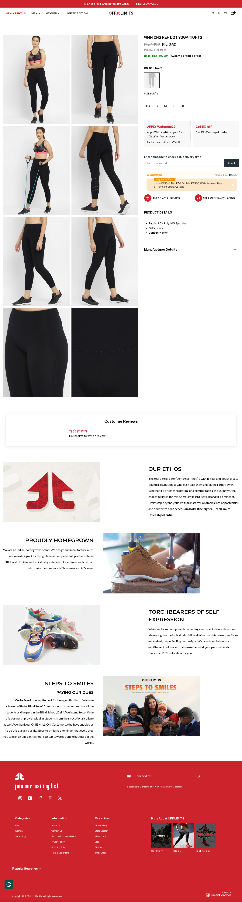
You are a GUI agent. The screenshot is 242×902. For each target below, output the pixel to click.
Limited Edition (76, 13)
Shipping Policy (59, 847)
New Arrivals (16, 13)
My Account (101, 836)
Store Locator (101, 831)
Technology (20, 836)
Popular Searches (25, 868)
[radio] (152, 80)
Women (51, 13)
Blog (97, 842)
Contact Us (56, 831)
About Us (55, 825)
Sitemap (99, 847)
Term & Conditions (60, 853)
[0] (232, 14)
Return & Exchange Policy (63, 836)
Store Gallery (101, 825)
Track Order (100, 853)
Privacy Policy (58, 842)
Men (34, 13)
